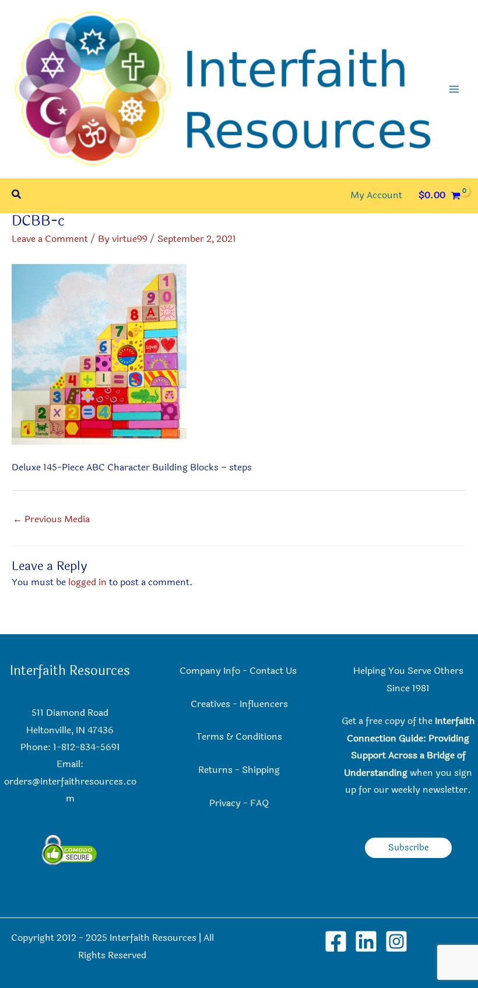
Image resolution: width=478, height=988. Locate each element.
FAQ (259, 803)
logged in (87, 582)
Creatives (210, 704)
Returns (215, 770)
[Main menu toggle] (454, 89)
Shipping (261, 770)
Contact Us (274, 671)
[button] (17, 195)
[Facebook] (335, 941)
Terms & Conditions (239, 737)
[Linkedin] (366, 941)
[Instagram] (396, 941)
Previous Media (51, 519)
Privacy (225, 803)
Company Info (210, 671)
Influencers (264, 704)
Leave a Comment (50, 239)
